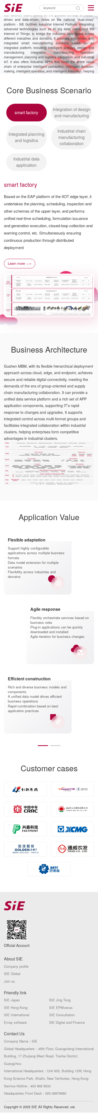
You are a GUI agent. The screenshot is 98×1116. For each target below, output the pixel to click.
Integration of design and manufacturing (71, 112)
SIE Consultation (62, 1014)
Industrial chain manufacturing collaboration (71, 137)
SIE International (16, 1014)
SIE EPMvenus (61, 1007)
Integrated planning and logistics (26, 137)
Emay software (15, 1022)
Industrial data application (26, 162)
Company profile (16, 966)
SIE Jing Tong (60, 999)
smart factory (26, 112)
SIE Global (12, 973)
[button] (43, 745)
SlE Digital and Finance (67, 1022)
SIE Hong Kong (15, 1007)
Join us (9, 981)
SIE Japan (12, 999)
